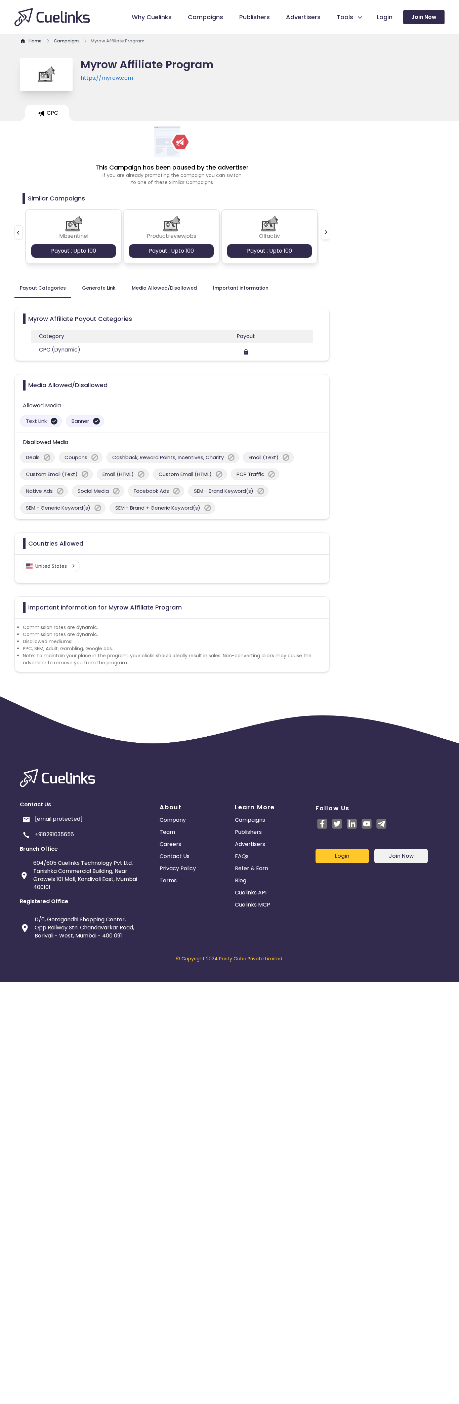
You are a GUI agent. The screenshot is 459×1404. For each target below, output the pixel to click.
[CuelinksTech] (381, 823)
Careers (170, 844)
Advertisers (250, 844)
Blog (240, 880)
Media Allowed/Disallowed (164, 288)
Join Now (423, 17)
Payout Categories (43, 288)
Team (167, 832)
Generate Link (99, 288)
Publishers (248, 832)
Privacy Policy (178, 868)
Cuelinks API (250, 892)
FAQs (242, 856)
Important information (240, 288)
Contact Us (175, 856)
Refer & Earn (251, 868)
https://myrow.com (107, 78)
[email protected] (59, 819)
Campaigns (250, 820)
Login (342, 856)
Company (173, 820)
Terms (168, 880)
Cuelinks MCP (252, 905)
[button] (18, 232)
